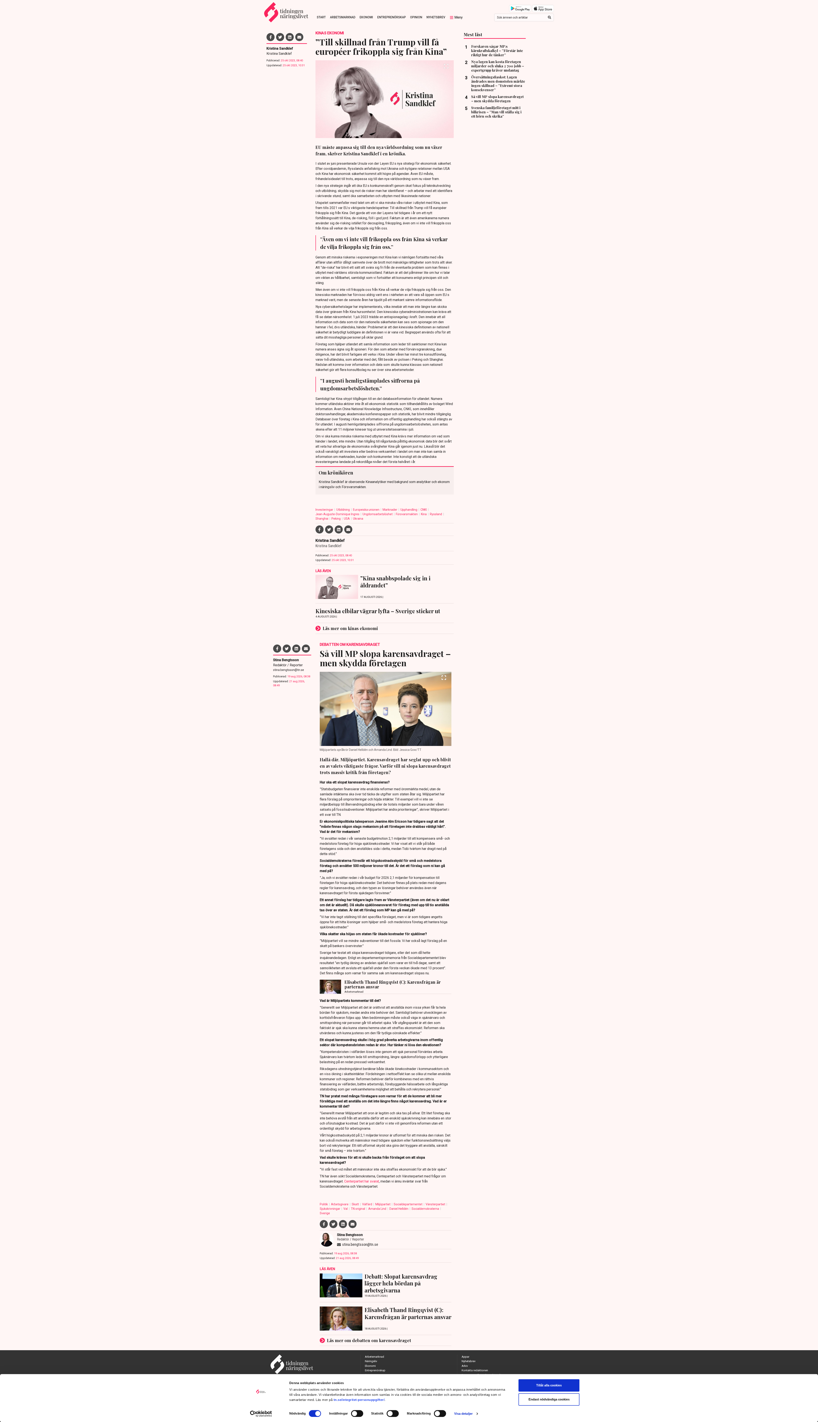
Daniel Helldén (399, 1208)
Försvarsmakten (407, 514)
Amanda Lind (377, 1208)
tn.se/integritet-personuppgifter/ (359, 1400)
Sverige (325, 1213)
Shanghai (322, 518)
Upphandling (409, 509)
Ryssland (436, 514)
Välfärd (367, 1204)
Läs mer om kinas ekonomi (350, 628)
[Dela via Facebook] (270, 37)
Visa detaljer (463, 1413)
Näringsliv (371, 1361)
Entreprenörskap (391, 17)
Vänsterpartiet (436, 1204)
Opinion (416, 17)
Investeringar (324, 509)
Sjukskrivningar (330, 1208)
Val (345, 1208)
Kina (424, 514)
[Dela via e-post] (299, 37)
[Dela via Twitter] (280, 37)
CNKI (424, 509)
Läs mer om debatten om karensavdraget (369, 1340)
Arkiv (465, 1365)
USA (347, 518)
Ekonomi (366, 17)
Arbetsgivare (340, 1204)
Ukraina (358, 518)
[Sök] (549, 17)
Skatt (356, 1204)
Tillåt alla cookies (549, 1385)
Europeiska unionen (366, 509)
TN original (358, 1208)
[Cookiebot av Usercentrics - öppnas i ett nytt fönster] (261, 1413)
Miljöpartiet (383, 1204)
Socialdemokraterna (426, 1208)
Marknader (390, 509)
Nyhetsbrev (435, 17)
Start (321, 17)
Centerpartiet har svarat (361, 1181)
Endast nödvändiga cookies (549, 1399)
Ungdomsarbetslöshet (378, 514)
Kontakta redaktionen (475, 1370)
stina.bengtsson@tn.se (288, 670)
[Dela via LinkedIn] (290, 37)
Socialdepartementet (408, 1204)
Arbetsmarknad (342, 17)
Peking (336, 518)
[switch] (357, 1413)
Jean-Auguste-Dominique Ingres (337, 514)
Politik (324, 1204)
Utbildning (343, 509)
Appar (465, 1356)
